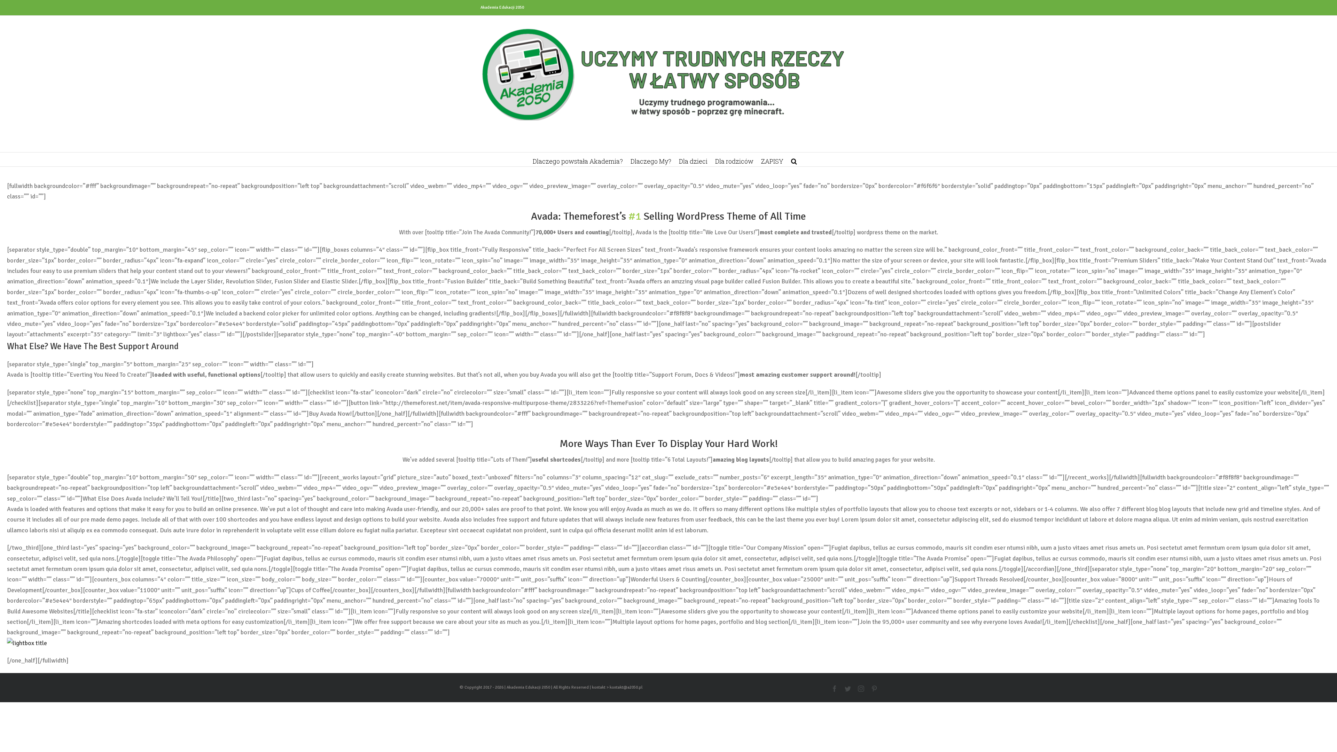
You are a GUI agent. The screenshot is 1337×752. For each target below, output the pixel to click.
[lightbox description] (27, 643)
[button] (794, 159)
